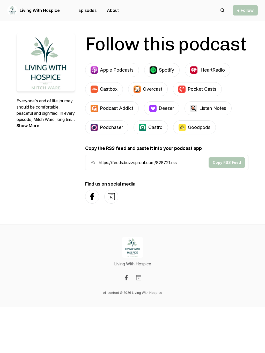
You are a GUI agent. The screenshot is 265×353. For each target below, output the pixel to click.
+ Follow (245, 10)
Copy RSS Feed (227, 162)
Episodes (88, 10)
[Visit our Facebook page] (126, 277)
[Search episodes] (222, 10)
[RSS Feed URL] (93, 162)
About (113, 10)
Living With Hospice (40, 10)
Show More (28, 125)
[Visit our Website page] (138, 277)
